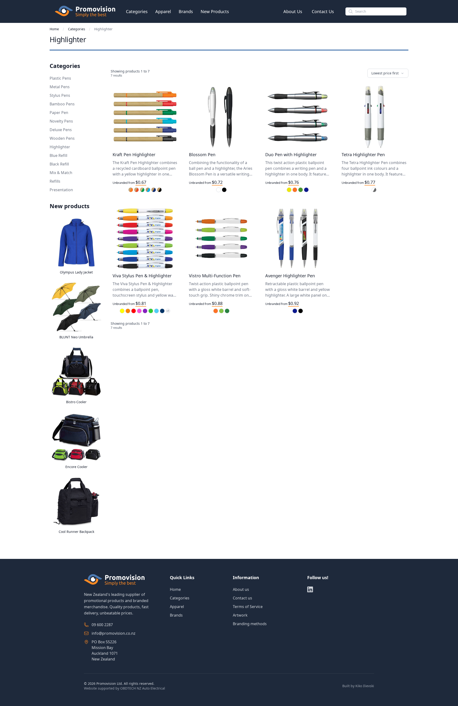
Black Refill (59, 164)
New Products (215, 11)
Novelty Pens (61, 121)
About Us (292, 11)
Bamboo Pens (62, 104)
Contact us (242, 598)
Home (54, 29)
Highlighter (60, 146)
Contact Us (323, 11)
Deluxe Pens (61, 129)
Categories (137, 11)
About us (241, 589)
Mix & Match (61, 172)
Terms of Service (248, 606)
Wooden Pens (62, 138)
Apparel (163, 11)
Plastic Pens (60, 78)
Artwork (240, 615)
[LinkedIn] (310, 589)
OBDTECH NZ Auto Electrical (142, 688)
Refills (55, 181)
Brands (186, 11)
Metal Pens (60, 86)
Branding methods (250, 623)
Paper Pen (59, 112)
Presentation (61, 189)
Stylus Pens (60, 95)
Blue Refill (58, 155)
